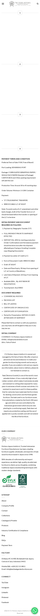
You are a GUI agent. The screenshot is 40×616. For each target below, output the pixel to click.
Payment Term (7, 545)
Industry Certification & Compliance (15, 530)
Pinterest (5, 597)
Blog (3, 535)
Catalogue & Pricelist (9, 520)
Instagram (5, 587)
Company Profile (8, 506)
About (4, 501)
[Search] (37, 4)
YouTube (5, 582)
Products (5, 525)
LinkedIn (5, 592)
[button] (3, 3)
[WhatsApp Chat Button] (34, 610)
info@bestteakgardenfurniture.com (19, 569)
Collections (6, 515)
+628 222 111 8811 (18, 566)
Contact (5, 511)
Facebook (5, 602)
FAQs (4, 540)
